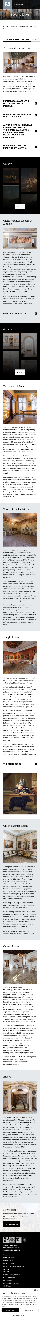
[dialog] (20, 1303)
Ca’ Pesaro (7, 1269)
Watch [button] (20, 207)
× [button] (37, 1290)
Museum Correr (8, 1263)
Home (5, 26)
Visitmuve (6, 1255)
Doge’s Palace (8, 1260)
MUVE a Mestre (8, 1258)
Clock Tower (7, 1286)
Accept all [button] (10, 1310)
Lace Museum (8, 1280)
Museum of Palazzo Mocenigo (13, 1266)
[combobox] (35, 1290)
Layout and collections (19, 26)
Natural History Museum (11, 1275)
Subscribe (13, 1224)
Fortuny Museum (9, 1277)
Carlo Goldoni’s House (11, 1283)
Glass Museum (8, 1272)
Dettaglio (4, 1306)
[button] (35, 4)
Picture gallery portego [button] (17, 39)
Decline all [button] (29, 1310)
